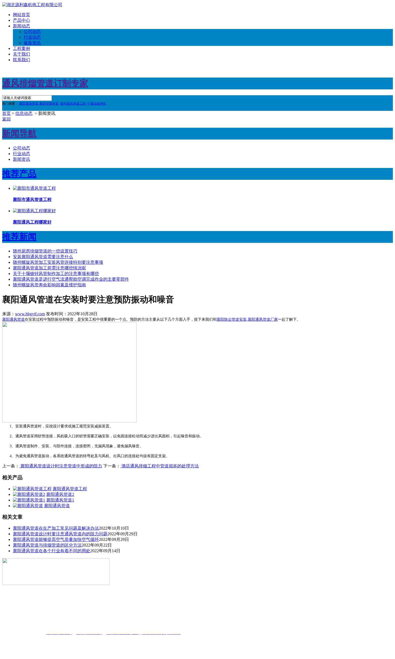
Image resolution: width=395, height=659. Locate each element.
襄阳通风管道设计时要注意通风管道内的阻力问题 (60, 534)
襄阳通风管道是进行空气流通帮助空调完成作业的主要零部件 (71, 279)
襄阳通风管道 (13, 319)
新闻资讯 (21, 159)
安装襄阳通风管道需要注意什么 (43, 256)
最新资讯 (32, 43)
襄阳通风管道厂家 (263, 319)
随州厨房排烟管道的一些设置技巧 (45, 251)
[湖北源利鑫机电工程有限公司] (32, 4)
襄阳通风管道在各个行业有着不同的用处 (51, 550)
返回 (6, 119)
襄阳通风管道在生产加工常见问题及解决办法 (56, 528)
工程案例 (21, 48)
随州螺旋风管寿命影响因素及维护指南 (49, 285)
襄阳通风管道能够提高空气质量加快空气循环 (56, 539)
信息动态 (24, 113)
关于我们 (21, 54)
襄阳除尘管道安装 (232, 319)
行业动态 (32, 37)
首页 (6, 113)
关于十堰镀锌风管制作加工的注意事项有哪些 (56, 273)
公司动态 (32, 31)
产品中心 (21, 20)
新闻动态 (21, 26)
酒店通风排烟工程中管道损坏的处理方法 (159, 466)
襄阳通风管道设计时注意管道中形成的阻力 (60, 466)
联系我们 (21, 59)
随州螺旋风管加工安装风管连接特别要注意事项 (58, 262)
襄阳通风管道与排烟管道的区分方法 (47, 545)
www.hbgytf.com (30, 314)
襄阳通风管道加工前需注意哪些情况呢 (49, 268)
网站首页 (21, 14)
